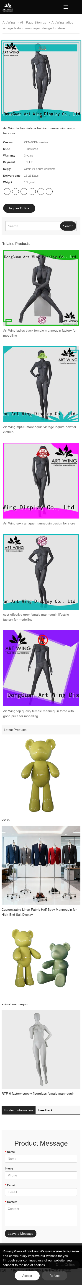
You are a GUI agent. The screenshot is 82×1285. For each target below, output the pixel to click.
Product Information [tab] (18, 1110)
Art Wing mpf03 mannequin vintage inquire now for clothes (39, 429)
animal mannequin (15, 1004)
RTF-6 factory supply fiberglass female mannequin (38, 1093)
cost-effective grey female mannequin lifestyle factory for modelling (36, 617)
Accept (27, 1275)
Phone (9, 1168)
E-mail (10, 1185)
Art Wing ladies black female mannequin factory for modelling (40, 333)
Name (10, 1152)
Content (11, 1202)
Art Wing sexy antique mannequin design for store (39, 523)
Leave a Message (20, 1233)
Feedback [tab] (45, 1110)
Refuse (54, 1275)
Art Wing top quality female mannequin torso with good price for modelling (38, 713)
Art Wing (9, 22)
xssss (6, 820)
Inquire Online (19, 208)
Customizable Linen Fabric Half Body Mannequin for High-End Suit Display (39, 912)
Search (68, 226)
